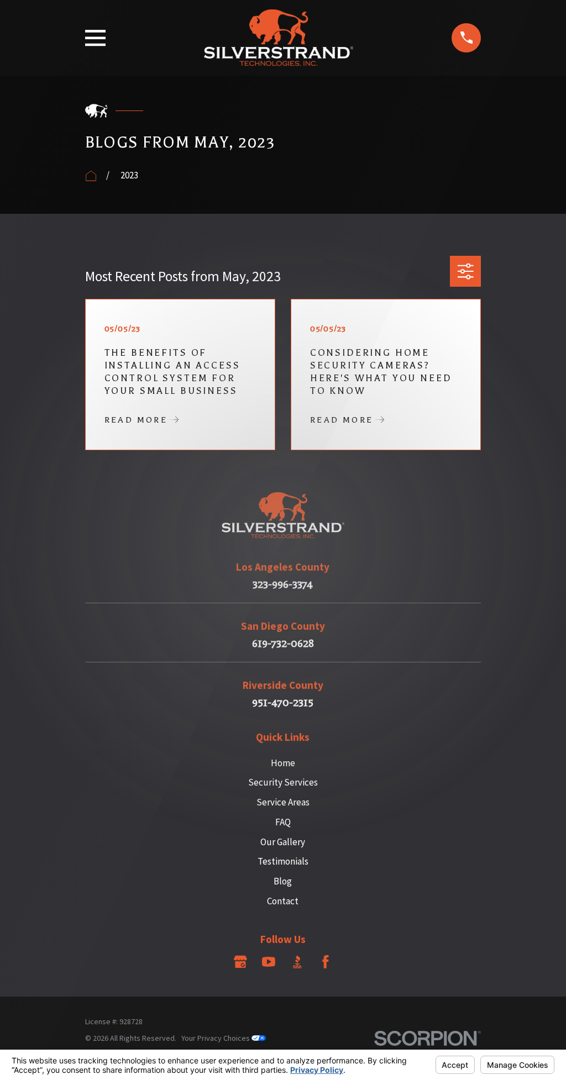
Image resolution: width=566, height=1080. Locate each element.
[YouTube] (268, 961)
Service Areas (283, 802)
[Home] (278, 37)
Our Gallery (282, 842)
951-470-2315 (282, 703)
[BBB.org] (297, 961)
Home (283, 763)
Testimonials (283, 861)
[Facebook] (325, 961)
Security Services (283, 782)
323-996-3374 (283, 585)
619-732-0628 (283, 644)
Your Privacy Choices (216, 1038)
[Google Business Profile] (240, 961)
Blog (283, 881)
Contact (282, 901)
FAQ (283, 822)
